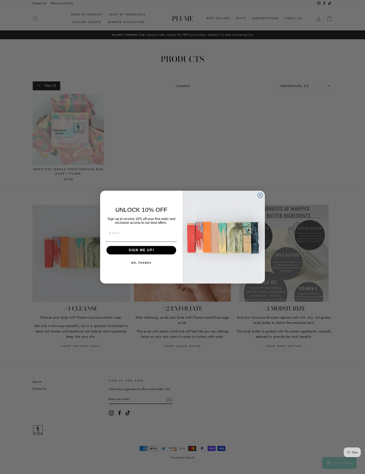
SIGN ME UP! (141, 250)
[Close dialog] (260, 195)
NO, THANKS (141, 262)
